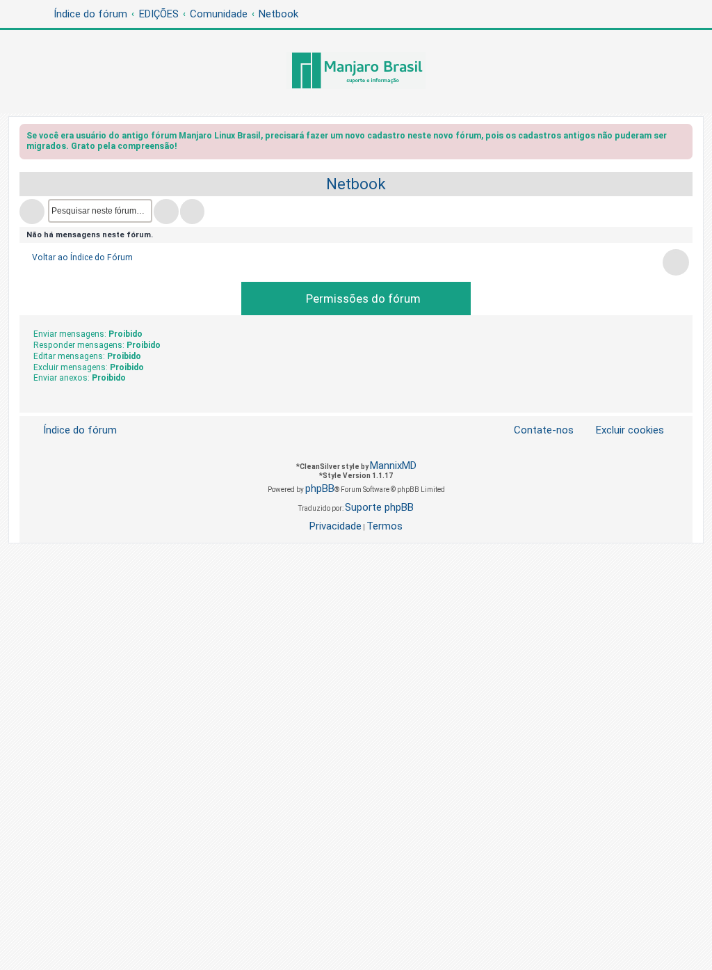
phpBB (319, 488)
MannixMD (393, 465)
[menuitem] (621, 430)
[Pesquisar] (166, 211)
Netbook (356, 184)
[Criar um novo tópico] (31, 211)
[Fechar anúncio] (683, 138)
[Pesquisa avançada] (192, 211)
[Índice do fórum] (356, 71)
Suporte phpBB (379, 507)
